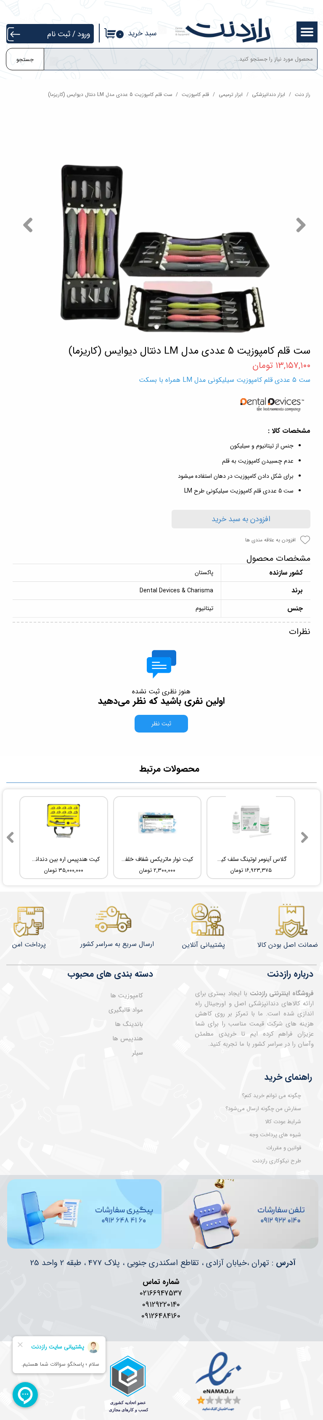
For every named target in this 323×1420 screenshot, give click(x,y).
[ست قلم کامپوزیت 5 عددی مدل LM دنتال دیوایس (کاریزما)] (161, 225)
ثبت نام (58, 34)
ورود (83, 34)
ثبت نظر (161, 723)
